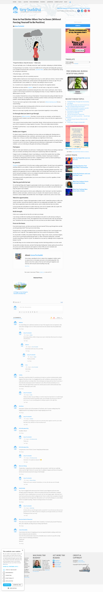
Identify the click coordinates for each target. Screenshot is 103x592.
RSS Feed (58, 567)
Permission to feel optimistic (75, 111)
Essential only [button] (17, 584)
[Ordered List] (28, 312)
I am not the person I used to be (75, 114)
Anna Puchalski (19, 26)
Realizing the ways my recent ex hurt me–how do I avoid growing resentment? (78, 105)
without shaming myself (51, 102)
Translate (76, 63)
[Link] (35, 312)
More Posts (27, 266)
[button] (13, 566)
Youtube (57, 565)
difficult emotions (26, 116)
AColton (31, 418)
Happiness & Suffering (73, 113)
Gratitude (15, 165)
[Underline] (24, 312)
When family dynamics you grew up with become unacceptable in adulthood (77, 108)
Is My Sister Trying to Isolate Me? (76, 122)
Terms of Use (26, 577)
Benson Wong (23, 466)
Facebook (58, 563)
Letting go (70, 103)
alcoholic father (39, 69)
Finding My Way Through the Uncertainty (78, 102)
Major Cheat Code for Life (73, 149)
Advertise (50, 2)
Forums (42, 2)
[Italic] (22, 312)
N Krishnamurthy (33, 439)
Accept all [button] (7, 584)
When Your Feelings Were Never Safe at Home (80, 190)
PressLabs (80, 560)
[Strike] (26, 312)
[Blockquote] (32, 312)
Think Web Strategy (81, 568)
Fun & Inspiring (34, 2)
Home (14, 2)
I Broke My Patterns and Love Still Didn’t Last (81, 174)
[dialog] (13, 569)
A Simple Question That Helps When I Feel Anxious (80, 166)
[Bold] (20, 312)
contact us (42, 272)
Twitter (57, 561)
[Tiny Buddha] (27, 12)
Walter (21, 322)
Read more (5, 564)
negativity (30, 87)
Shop (65, 2)
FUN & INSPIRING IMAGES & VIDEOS (80, 151)
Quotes (26, 2)
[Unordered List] (30, 312)
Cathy (20, 375)
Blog (19, 2)
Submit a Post (59, 2)
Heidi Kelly (32, 508)
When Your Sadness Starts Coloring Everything (80, 182)
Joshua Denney (81, 561)
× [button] (22, 550)
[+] (37, 311)
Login (61, 302)
